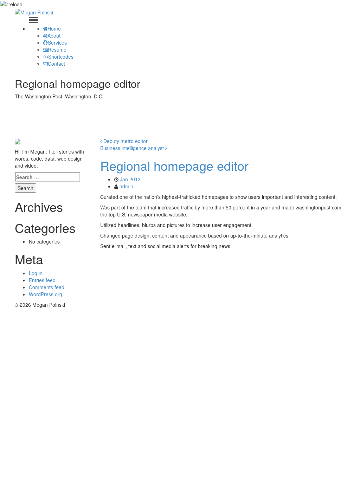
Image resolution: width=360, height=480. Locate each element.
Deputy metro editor (125, 140)
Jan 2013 (130, 179)
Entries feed (42, 280)
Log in (36, 273)
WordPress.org (45, 294)
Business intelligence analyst (132, 147)
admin (126, 186)
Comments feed (46, 287)
